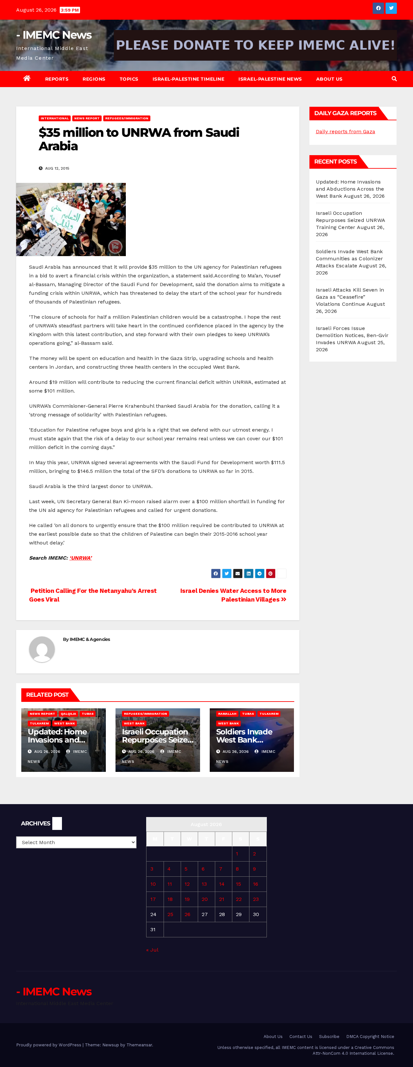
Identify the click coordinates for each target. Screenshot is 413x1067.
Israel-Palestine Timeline (189, 79)
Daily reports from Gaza (345, 131)
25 (170, 914)
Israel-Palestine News (270, 79)
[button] (394, 79)
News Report (87, 118)
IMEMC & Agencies (90, 639)
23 (256, 899)
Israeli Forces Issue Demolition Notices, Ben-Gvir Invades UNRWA (352, 335)
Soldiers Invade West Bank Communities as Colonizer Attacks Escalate (349, 258)
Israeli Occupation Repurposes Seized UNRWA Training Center (350, 220)
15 (238, 884)
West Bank (64, 723)
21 (221, 899)
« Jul (152, 950)
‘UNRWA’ (80, 558)
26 (187, 914)
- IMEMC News (54, 35)
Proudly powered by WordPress (49, 1044)
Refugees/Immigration (126, 118)
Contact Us (300, 1036)
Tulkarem (39, 723)
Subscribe (329, 1036)
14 (222, 884)
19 (187, 899)
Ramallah (227, 713)
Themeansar (139, 1044)
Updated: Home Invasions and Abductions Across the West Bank (350, 189)
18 (170, 899)
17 (153, 899)
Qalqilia (68, 713)
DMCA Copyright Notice (370, 1036)
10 (153, 884)
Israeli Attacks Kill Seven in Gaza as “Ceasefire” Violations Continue (350, 297)
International (55, 118)
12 (187, 884)
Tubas (88, 713)
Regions (94, 79)
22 (239, 899)
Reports (57, 79)
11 (169, 884)
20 (205, 899)
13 (204, 884)
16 (255, 884)
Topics (129, 79)
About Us (329, 79)
